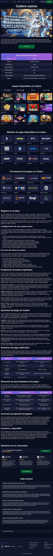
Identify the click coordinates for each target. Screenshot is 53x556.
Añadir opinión (45, 450)
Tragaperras (45, 90)
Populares (6, 90)
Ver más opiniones (26, 471)
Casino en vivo (19, 90)
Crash (32, 90)
